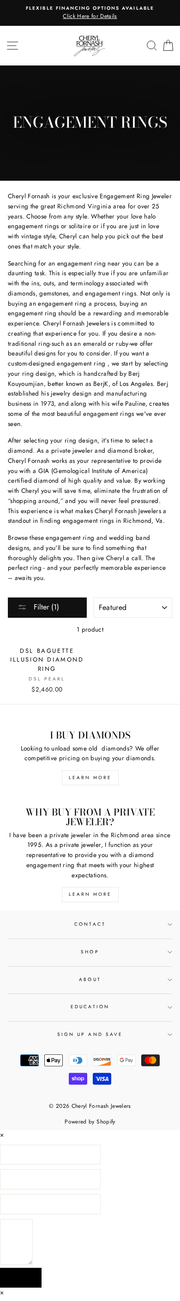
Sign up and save (90, 1034)
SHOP (90, 951)
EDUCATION (90, 1006)
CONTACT (89, 924)
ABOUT (90, 979)
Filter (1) (45, 607)
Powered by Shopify (90, 1122)
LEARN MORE (90, 777)
